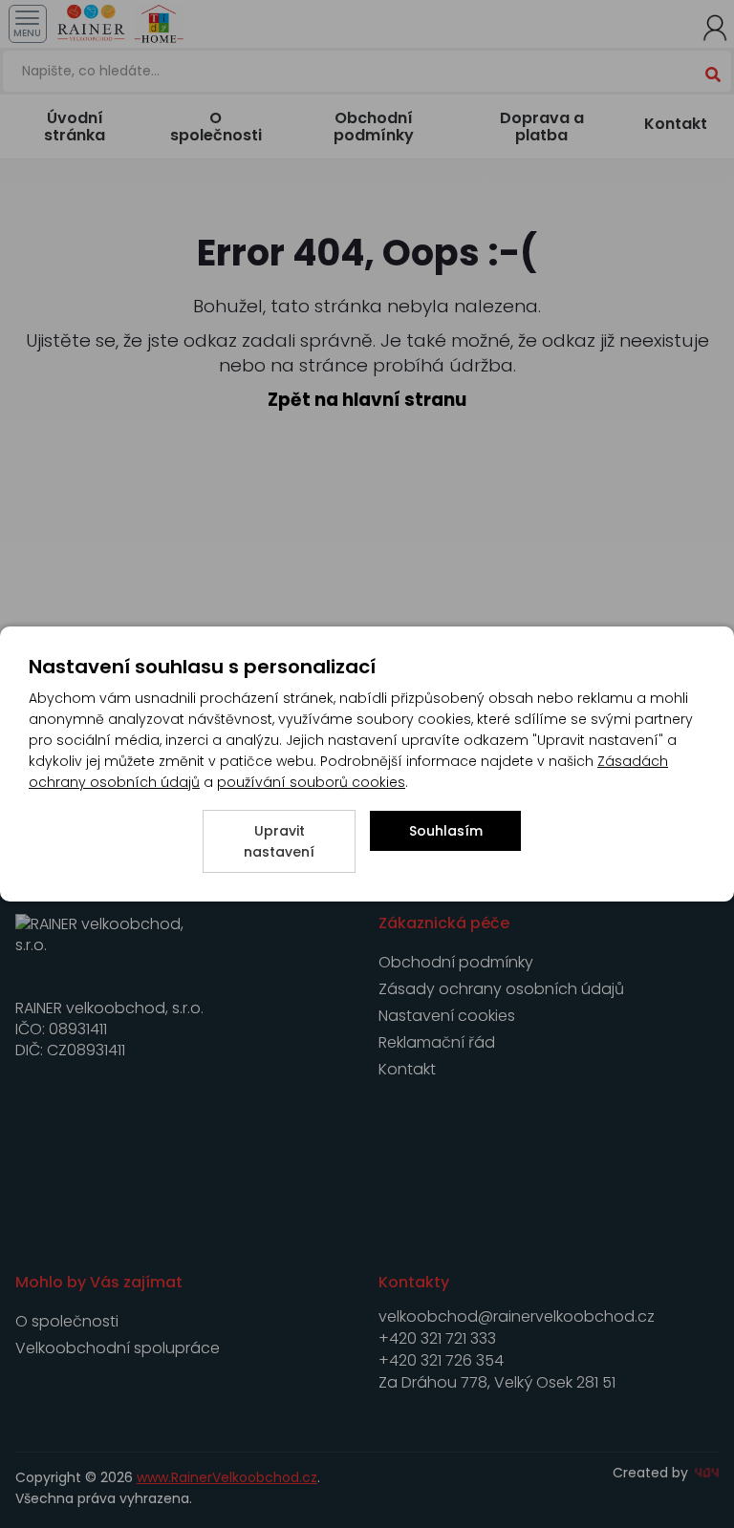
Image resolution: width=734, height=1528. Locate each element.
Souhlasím (446, 830)
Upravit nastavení (279, 841)
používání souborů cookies (311, 782)
